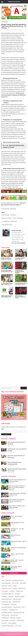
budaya (14, 585)
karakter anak (19, 591)
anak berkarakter (6, 583)
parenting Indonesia (7, 607)
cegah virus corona (6, 588)
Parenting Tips (16, 607)
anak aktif (8, 580)
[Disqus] (14, 319)
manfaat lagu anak (6, 601)
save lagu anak (14, 615)
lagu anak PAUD (17, 599)
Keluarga (5, 21)
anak (3, 580)
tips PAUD (4, 623)
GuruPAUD (12, 591)
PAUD (23, 607)
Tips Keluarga (5, 620)
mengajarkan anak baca (9, 221)
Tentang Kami (10, 634)
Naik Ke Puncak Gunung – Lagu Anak (18, 541)
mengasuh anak (7, 224)
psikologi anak (5, 615)
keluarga (17, 593)
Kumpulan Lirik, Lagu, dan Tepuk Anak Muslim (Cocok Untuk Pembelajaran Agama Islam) (17, 487)
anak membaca (17, 218)
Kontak (19, 634)
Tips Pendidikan (12, 623)
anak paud (4, 585)
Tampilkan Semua (14, 573)
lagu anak (11, 596)
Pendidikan (4, 609)
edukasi (15, 588)
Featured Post (21, 588)
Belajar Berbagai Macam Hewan (17, 522)
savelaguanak (5, 617)
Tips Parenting (20, 620)
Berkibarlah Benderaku (15, 535)
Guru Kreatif (5, 591)
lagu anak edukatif (19, 596)
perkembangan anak (18, 612)
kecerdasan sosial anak (7, 593)
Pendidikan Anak (13, 609)
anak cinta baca (6, 218)
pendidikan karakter (7, 612)
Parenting (13, 604)
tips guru (18, 617)
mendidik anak (16, 601)
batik (10, 585)
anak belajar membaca (9, 215)
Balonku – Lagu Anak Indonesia (17, 554)
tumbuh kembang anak (8, 625)
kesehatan (4, 596)
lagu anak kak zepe (7, 599)
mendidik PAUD (6, 604)
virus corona (18, 625)
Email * (2, 429)
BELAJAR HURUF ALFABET (19, 195)
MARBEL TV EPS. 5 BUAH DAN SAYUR (18, 547)
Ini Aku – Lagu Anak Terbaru (16, 516)
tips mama (12, 620)
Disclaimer (15, 634)
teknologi (12, 617)
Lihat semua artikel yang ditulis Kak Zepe (18, 243)
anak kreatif (23, 583)
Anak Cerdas (15, 583)
